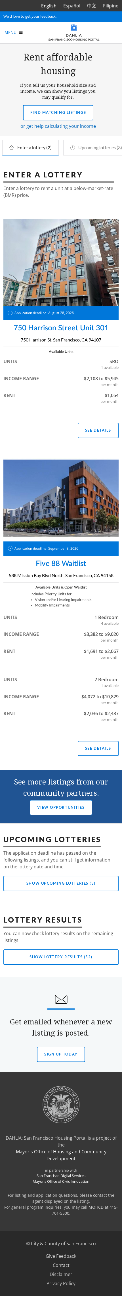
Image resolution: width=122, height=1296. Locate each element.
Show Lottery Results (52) (61, 957)
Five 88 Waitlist (61, 563)
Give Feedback (68, 1256)
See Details (98, 430)
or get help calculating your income (58, 126)
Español (71, 6)
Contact (61, 1265)
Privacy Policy (61, 1283)
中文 (91, 6)
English (48, 6)
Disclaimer (61, 1274)
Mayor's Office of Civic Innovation (61, 1181)
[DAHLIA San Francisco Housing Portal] (74, 32)
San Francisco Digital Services (61, 1175)
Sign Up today (60, 1057)
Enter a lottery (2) (34, 147)
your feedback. (43, 16)
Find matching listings (58, 112)
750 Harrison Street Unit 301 (61, 328)
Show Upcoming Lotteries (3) (61, 883)
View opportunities (61, 807)
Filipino (111, 6)
